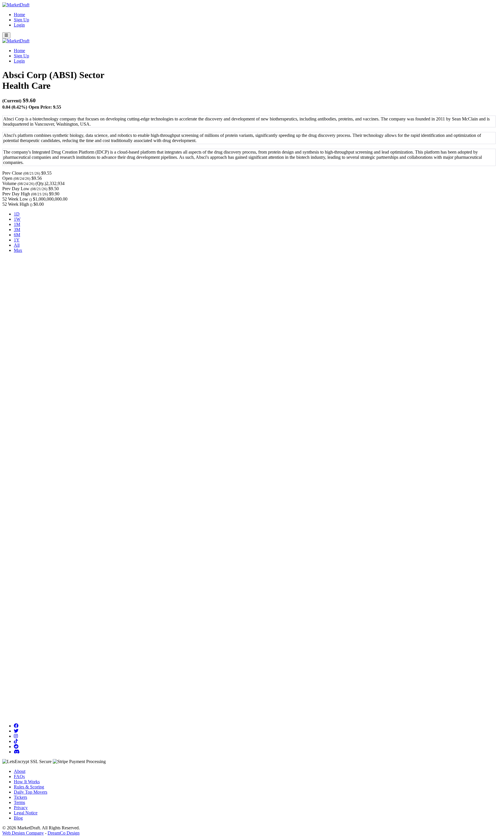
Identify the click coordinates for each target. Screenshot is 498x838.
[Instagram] (16, 736)
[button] (6, 35)
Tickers (20, 797)
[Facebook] (16, 725)
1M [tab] (17, 224)
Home (19, 14)
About (19, 771)
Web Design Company (23, 833)
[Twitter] (16, 730)
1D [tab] (17, 214)
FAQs (19, 776)
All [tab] (17, 245)
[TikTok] (16, 741)
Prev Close (12, 173)
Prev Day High (16, 193)
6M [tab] (17, 234)
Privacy (21, 807)
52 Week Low (15, 199)
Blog (18, 818)
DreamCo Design (64, 833)
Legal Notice (25, 812)
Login (19, 24)
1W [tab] (17, 219)
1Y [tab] (17, 239)
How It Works (27, 781)
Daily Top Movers (30, 792)
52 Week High (15, 204)
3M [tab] (17, 229)
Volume (9, 183)
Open (7, 178)
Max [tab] (18, 250)
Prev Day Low (15, 188)
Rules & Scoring (29, 786)
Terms (19, 802)
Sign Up (21, 19)
